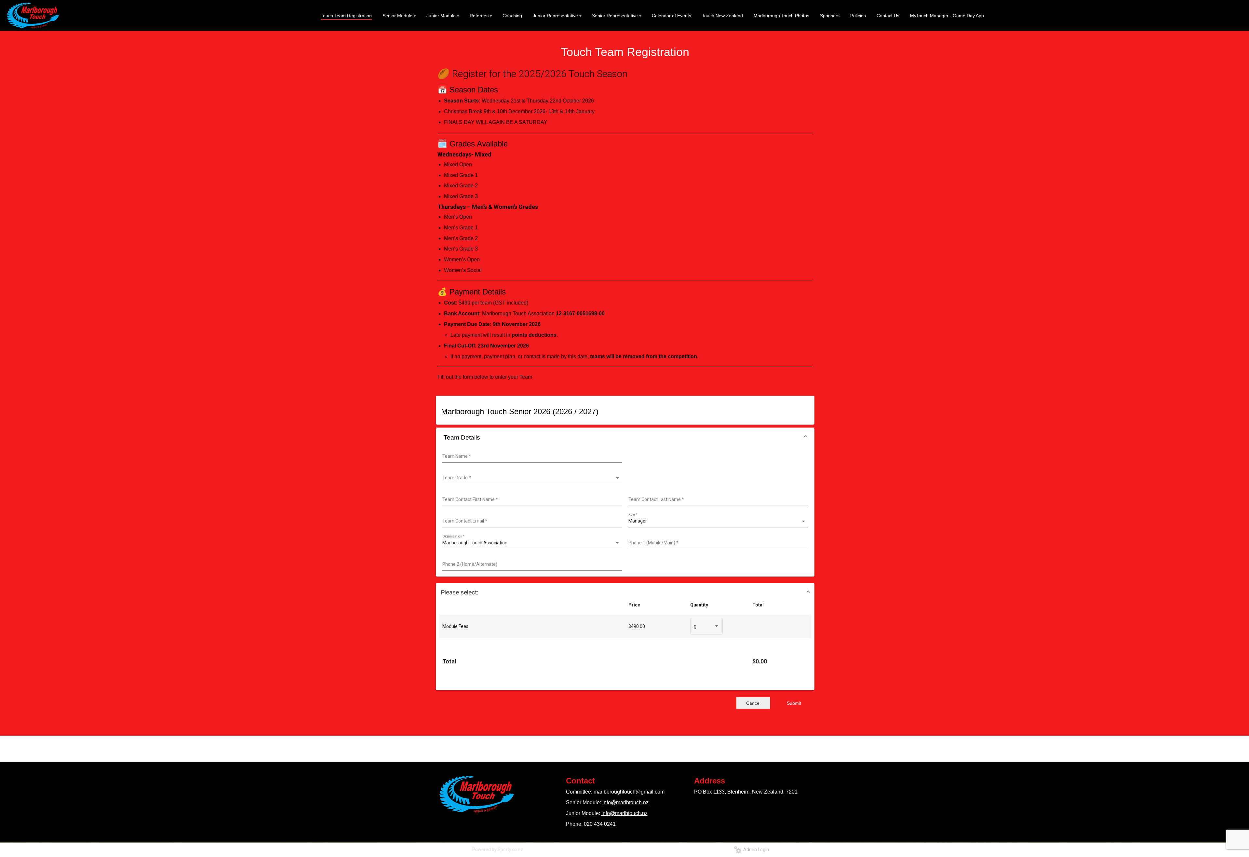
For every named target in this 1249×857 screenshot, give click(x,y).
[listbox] (531, 478)
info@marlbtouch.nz (625, 802)
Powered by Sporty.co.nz (497, 849)
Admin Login (755, 849)
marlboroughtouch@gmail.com (629, 792)
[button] (625, 437)
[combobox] (531, 456)
